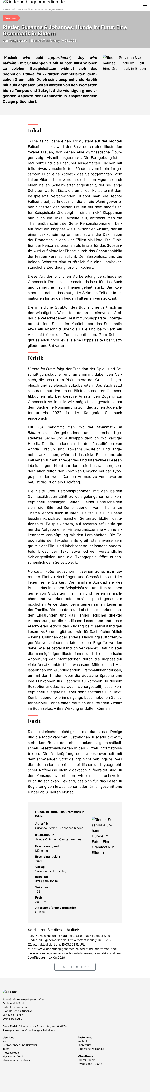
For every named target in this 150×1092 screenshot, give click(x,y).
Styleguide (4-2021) (90, 1063)
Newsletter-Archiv (13, 1056)
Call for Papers (86, 1059)
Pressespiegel (11, 1052)
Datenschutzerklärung (91, 1048)
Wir (5, 1041)
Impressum (84, 1044)
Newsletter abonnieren (16, 1060)
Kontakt (82, 1041)
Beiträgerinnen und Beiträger (20, 1044)
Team (6, 1048)
